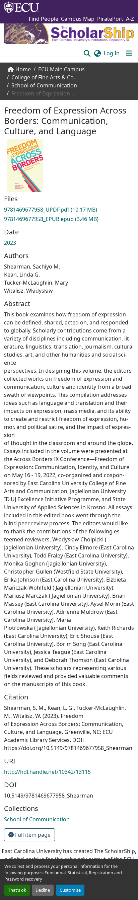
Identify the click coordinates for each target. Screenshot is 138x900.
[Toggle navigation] (129, 53)
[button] (87, 53)
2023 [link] (10, 242)
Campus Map (77, 18)
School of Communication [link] (44, 85)
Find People (43, 18)
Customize (70, 890)
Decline (43, 890)
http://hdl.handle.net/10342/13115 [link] (47, 771)
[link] (69, 210)
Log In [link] (112, 53)
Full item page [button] (32, 834)
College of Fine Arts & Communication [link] (44, 77)
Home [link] (23, 69)
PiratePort (110, 18)
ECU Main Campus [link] (61, 69)
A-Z (130, 18)
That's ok (17, 890)
